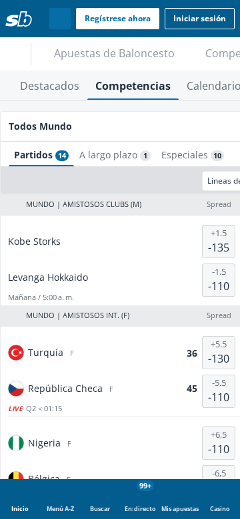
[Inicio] (18, 18)
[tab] (49, 85)
